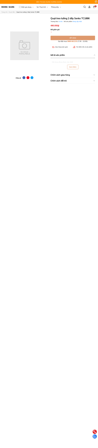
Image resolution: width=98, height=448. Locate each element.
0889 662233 (72, 41)
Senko (61, 21)
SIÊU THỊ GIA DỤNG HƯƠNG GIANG (49, 2)
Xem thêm (72, 67)
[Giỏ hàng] (94, 7)
